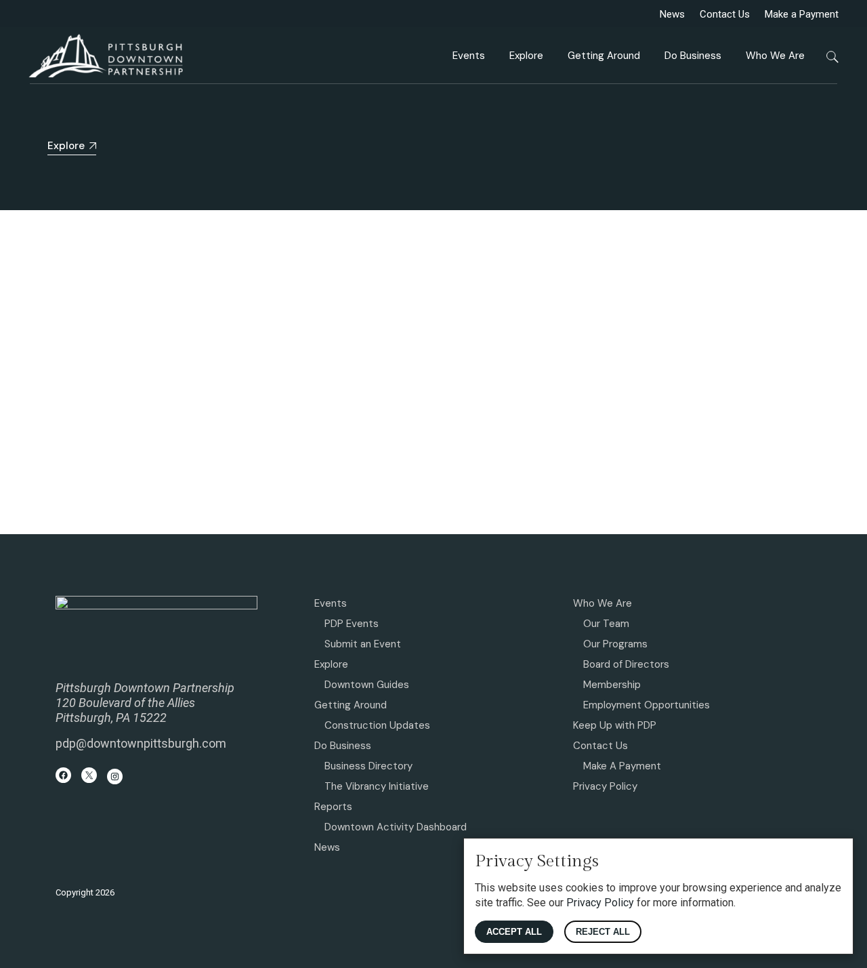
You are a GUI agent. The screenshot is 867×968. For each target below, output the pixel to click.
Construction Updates (377, 725)
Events (330, 603)
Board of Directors (626, 664)
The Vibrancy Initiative (376, 786)
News (672, 14)
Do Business (342, 745)
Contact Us (725, 14)
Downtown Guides (366, 684)
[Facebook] (63, 775)
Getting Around (350, 705)
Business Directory (368, 766)
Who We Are (602, 603)
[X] (89, 775)
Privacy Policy (605, 786)
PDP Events (351, 623)
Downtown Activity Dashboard (395, 827)
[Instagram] (115, 776)
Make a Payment (802, 14)
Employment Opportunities (646, 705)
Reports (333, 806)
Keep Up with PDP (614, 725)
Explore (331, 664)
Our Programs (615, 644)
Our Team (606, 623)
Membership (612, 684)
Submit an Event (362, 644)
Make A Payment (622, 766)
